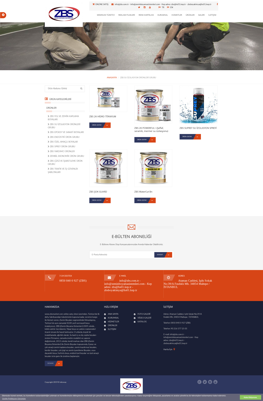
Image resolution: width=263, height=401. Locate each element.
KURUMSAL (163, 15)
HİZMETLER (177, 15)
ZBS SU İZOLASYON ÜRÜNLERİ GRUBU (64, 126)
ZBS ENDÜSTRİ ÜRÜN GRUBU (64, 137)
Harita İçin (167, 350)
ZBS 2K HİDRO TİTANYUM (102, 116)
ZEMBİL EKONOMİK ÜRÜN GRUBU (66, 156)
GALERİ (201, 15)
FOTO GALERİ (144, 314)
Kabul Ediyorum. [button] (250, 397)
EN (171, 8)
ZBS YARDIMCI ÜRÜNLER (62, 151)
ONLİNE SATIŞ (102, 4)
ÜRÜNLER (190, 15)
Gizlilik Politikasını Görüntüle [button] (14, 399)
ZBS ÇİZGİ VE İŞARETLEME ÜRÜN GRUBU (65, 162)
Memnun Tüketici (106, 15)
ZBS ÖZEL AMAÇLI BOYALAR (63, 142)
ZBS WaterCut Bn (143, 191)
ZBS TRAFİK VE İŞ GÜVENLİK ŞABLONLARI (63, 170)
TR (162, 8)
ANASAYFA (112, 78)
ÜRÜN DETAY (97, 125)
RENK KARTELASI (146, 15)
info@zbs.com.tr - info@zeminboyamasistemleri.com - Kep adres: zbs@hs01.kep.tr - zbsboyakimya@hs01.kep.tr (163, 4)
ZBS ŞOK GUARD (98, 191)
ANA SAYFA (113, 314)
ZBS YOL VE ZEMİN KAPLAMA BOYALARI (63, 118)
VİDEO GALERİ (144, 318)
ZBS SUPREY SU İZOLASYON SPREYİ (198, 127)
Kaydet (160, 254)
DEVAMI (50, 363)
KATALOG (142, 322)
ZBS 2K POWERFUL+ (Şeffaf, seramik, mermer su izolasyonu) (151, 129)
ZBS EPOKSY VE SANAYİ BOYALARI (66, 132)
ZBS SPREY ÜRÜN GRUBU (62, 147)
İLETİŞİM (212, 15)
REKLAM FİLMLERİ (126, 15)
